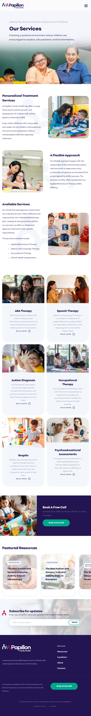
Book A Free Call (56, 523)
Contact (61, 668)
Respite (23, 455)
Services (61, 646)
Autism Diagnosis (23, 380)
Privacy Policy (40, 706)
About (60, 663)
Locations (62, 657)
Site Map (53, 706)
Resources (14, 562)
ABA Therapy (23, 311)
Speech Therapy (68, 311)
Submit (74, 622)
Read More (21, 331)
